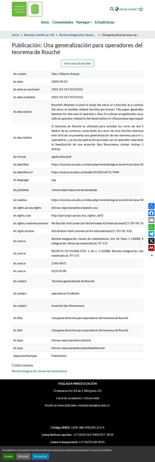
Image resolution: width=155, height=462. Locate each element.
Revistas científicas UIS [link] (39, 34)
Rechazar (23, 456)
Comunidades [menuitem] (62, 22)
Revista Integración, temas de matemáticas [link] (78, 34)
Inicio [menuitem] (45, 22)
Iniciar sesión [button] (128, 9)
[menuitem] (84, 22)
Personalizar (40, 456)
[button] (111, 9)
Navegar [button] (83, 22)
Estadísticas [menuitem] (104, 22)
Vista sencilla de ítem (77, 63)
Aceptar (9, 456)
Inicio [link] (15, 34)
